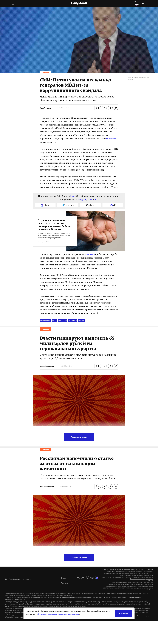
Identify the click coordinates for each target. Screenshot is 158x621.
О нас (63, 578)
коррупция (45, 320)
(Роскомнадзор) (109, 573)
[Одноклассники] (92, 577)
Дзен (90, 200)
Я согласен (123, 613)
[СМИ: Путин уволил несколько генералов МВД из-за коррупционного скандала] (98, 108)
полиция (62, 320)
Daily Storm (79, 3)
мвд (54, 320)
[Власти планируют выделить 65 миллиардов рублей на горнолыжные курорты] (98, 366)
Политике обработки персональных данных (58, 614)
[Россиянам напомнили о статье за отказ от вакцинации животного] (98, 486)
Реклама (64, 583)
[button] (13, 4)
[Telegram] (78, 577)
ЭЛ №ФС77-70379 (135, 573)
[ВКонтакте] (87, 577)
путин (81, 320)
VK (96, 200)
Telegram (81, 200)
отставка (72, 320)
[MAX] (96, 577)
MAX (72, 196)
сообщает (111, 139)
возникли (89, 255)
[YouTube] (82, 577)
